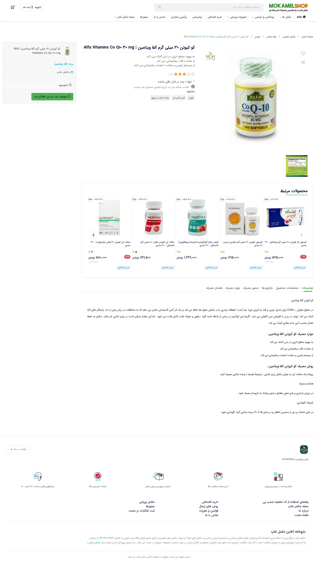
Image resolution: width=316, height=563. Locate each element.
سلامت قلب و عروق (160, 98)
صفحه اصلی (307, 37)
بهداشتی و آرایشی (264, 17)
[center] (159, 7)
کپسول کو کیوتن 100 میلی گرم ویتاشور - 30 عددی (285, 244)
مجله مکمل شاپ (126, 17)
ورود (37, 7)
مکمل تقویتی (289, 37)
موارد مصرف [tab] (232, 288)
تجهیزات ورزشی (238, 17)
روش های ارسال (208, 506)
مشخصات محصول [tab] (287, 288)
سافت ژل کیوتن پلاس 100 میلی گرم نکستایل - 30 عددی (157, 244)
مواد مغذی (271, 37)
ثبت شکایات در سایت (142, 510)
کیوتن (257, 37)
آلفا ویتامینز (60, 64)
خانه (300, 17)
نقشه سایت (301, 515)
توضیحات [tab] (307, 288)
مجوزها (144, 17)
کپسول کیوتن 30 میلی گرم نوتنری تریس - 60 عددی (242, 244)
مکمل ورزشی (147, 502)
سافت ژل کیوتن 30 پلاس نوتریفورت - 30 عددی (110, 244)
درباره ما (304, 510)
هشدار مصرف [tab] (214, 288)
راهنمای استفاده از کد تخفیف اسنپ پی (286, 502)
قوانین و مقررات (208, 510)
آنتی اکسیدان (179, 98)
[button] (301, 234)
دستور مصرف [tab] (251, 288)
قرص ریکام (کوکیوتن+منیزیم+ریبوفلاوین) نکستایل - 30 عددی (198, 244)
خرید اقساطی (215, 17)
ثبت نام (26, 7)
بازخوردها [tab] (267, 288)
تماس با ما (159, 17)
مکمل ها (286, 17)
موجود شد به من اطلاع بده (51, 96)
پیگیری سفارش (179, 17)
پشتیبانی (197, 17)
